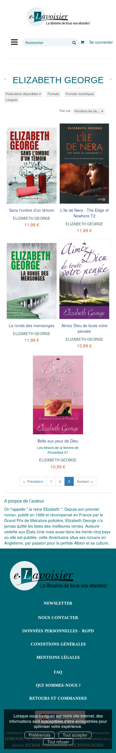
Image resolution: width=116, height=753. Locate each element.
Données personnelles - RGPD (58, 631)
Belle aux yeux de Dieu (57, 441)
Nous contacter (58, 618)
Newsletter (58, 603)
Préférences (39, 735)
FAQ (58, 672)
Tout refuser (58, 742)
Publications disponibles (22, 93)
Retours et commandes (58, 699)
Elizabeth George (31, 218)
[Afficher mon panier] (82, 42)
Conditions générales (58, 644)
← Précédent (33, 481)
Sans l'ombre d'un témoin (31, 210)
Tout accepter (75, 735)
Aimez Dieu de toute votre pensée (84, 328)
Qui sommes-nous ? (58, 686)
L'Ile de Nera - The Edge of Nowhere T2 (84, 213)
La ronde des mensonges (31, 325)
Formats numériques (80, 93)
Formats (53, 93)
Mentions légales (58, 658)
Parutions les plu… (88, 111)
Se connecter (101, 42)
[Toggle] (14, 41)
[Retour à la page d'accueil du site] (58, 17)
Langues (11, 99)
